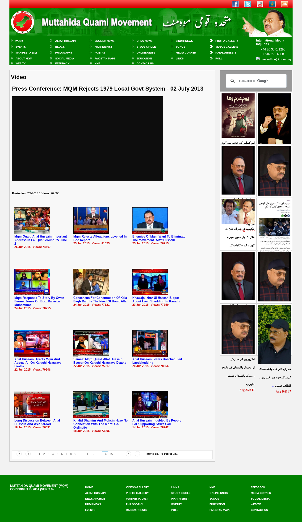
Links (180, 58)
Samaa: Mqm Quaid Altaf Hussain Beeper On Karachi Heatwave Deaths (99, 360)
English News (104, 40)
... (275, 377)
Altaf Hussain (65, 40)
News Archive (95, 498)
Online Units (146, 52)
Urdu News (144, 40)
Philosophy (63, 52)
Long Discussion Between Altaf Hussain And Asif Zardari (37, 422)
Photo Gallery (226, 40)
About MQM (24, 58)
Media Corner (186, 52)
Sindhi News (184, 40)
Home (19, 40)
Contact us (259, 510)
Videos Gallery (226, 46)
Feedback (62, 63)
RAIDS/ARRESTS (225, 52)
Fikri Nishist (103, 46)
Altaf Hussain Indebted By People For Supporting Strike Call (156, 422)
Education (144, 58)
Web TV (20, 63)
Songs (180, 46)
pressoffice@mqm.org (276, 59)
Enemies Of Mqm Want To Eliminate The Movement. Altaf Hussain (158, 238)
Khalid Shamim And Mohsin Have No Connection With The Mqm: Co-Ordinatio (100, 424)
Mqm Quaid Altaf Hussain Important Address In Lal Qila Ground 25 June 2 (40, 240)
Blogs (60, 46)
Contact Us (145, 63)
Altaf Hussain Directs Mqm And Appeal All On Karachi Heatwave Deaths (37, 362)
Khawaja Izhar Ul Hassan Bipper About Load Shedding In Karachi (156, 299)
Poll (218, 58)
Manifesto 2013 (26, 52)
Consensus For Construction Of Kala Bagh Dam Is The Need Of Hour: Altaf (100, 299)
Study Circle (146, 46)
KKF (97, 63)
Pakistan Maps (105, 58)
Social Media (64, 58)
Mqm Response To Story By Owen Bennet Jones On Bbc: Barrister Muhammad (39, 301)
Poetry (100, 52)
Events (21, 46)
